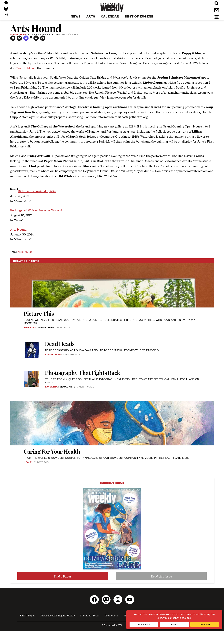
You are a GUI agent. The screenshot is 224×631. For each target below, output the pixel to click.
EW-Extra (30, 327)
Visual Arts (18, 34)
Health (28, 462)
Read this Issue (161, 576)
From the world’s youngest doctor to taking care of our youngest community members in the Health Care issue (107, 457)
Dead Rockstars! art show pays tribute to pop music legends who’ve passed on (103, 350)
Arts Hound (18, 229)
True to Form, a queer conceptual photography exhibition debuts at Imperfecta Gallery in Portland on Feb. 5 (122, 380)
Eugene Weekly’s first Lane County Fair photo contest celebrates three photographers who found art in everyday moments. (109, 321)
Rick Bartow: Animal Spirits (37, 191)
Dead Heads (60, 343)
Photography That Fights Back (82, 372)
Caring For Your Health (52, 451)
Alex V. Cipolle (40, 34)
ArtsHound (25, 251)
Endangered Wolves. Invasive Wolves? (36, 210)
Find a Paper (62, 576)
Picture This (39, 313)
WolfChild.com (26, 68)
